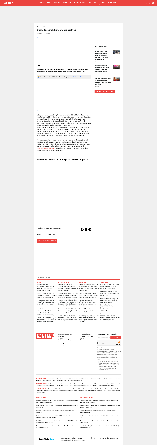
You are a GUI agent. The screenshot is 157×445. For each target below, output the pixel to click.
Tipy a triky (92, 3)
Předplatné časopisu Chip (65, 334)
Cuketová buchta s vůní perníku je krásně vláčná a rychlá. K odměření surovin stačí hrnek (98, 411)
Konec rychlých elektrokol (65, 388)
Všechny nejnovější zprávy (47, 241)
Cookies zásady (62, 346)
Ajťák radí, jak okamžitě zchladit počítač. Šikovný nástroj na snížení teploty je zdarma (109, 286)
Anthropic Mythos (53, 390)
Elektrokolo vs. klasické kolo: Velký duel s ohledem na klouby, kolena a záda (109, 293)
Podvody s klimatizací (114, 390)
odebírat (116, 337)
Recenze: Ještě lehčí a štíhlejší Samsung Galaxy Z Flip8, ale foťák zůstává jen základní (68, 311)
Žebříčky (57, 3)
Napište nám (57, 228)
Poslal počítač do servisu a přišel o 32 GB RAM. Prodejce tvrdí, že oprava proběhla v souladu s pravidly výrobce (55, 416)
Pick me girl (85, 378)
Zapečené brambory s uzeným (106, 385)
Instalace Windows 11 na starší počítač (83, 388)
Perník (71, 385)
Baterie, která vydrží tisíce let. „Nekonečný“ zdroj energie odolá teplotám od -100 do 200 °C (47, 295)
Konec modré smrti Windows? (112, 388)
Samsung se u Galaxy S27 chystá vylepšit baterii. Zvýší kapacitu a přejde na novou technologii (46, 319)
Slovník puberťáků (64, 378)
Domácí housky (93, 385)
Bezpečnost (67, 3)
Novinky (41, 3)
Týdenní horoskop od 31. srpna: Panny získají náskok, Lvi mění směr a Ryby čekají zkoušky (100, 421)
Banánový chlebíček (87, 383)
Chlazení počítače (53, 388)
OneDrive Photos (99, 388)
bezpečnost (83, 282)
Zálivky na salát (116, 383)
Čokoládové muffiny (75, 383)
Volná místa (61, 336)
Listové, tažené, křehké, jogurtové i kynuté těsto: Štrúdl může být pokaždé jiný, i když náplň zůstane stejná (99, 401)
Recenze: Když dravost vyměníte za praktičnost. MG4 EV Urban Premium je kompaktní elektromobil (56, 426)
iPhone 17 (100, 390)
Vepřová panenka (52, 383)
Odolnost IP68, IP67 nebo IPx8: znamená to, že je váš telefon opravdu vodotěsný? (109, 300)
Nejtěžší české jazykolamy (96, 378)
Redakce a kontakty (86, 334)
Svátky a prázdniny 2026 (49, 380)
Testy (49, 3)
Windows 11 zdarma (42, 390)
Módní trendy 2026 (61, 380)
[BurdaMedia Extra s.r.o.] (45, 336)
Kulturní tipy (116, 378)
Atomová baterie (63, 390)
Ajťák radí (38, 380)
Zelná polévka (50, 385)
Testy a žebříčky (63, 282)
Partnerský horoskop (75, 378)
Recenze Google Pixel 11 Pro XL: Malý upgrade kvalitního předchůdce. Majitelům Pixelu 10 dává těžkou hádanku (102, 55)
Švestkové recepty (83, 385)
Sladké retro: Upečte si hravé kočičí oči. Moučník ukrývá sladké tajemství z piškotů (99, 416)
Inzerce (82, 338)
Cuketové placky (41, 385)
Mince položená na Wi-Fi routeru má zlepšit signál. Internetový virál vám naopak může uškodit (102, 68)
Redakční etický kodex (86, 336)
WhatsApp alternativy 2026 (75, 380)
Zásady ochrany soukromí (65, 344)
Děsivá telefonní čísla (52, 378)
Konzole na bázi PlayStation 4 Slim (78, 390)
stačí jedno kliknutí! (76, 77)
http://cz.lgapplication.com (46, 148)
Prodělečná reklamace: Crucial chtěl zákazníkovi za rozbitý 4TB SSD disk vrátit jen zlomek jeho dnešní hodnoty (56, 421)
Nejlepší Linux (41, 392)
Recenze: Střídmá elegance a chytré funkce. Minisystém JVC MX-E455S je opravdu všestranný (67, 317)
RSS (81, 340)
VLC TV (106, 390)
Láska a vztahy (108, 378)
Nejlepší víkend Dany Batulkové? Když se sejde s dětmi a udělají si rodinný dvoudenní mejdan (99, 426)
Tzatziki (58, 385)
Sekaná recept (64, 385)
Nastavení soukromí (63, 342)
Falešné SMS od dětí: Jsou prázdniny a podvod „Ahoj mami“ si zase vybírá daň (88, 311)
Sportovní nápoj (107, 383)
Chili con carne (97, 383)
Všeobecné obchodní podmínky (67, 340)
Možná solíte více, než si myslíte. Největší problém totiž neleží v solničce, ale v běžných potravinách (100, 406)
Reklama (60, 338)
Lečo (75, 385)
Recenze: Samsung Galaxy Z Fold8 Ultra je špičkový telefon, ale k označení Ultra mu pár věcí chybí (68, 295)
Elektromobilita (79, 3)
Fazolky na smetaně (64, 383)
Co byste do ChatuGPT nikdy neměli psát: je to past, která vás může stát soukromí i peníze (88, 295)
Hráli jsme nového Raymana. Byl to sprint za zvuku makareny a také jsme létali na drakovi (103, 81)
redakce (39, 33)
